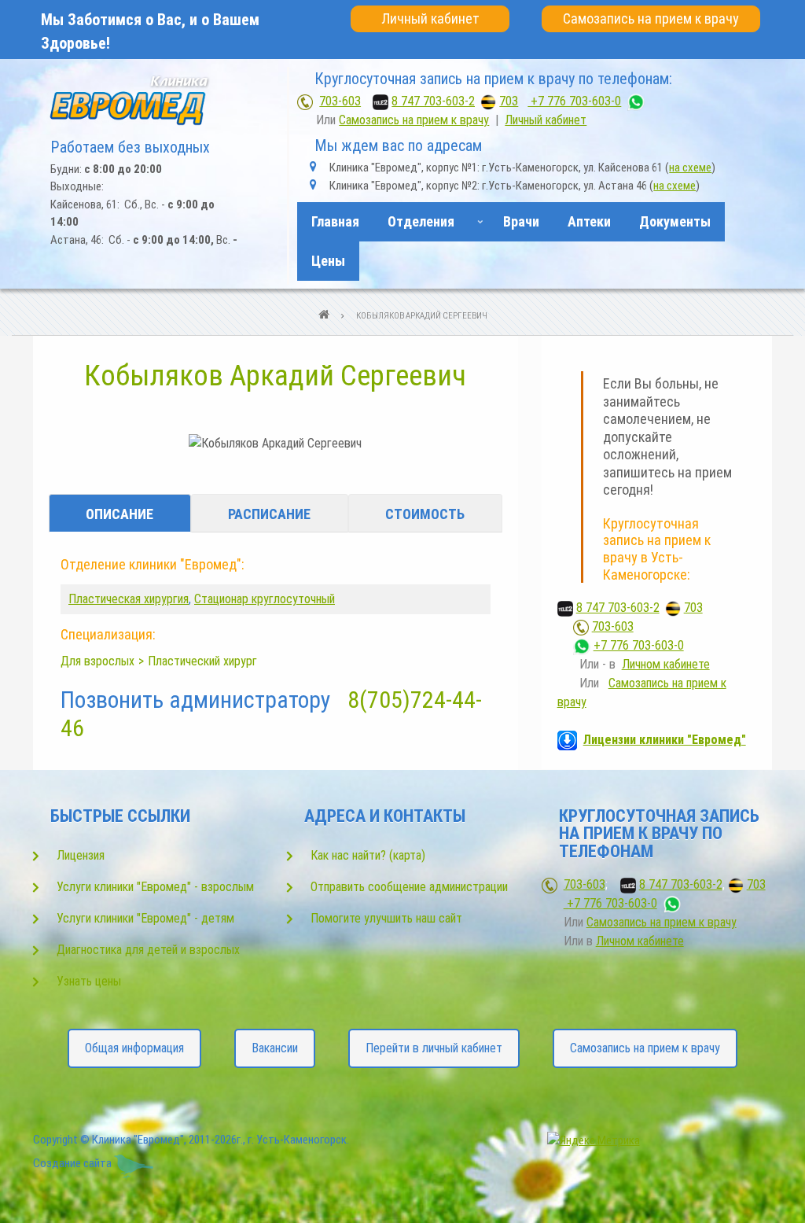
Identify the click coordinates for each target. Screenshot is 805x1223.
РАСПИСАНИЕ (269, 514)
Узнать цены (89, 981)
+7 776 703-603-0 (574, 101)
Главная (335, 221)
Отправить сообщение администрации (409, 886)
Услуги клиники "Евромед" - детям (145, 918)
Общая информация (134, 1048)
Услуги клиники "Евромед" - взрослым (155, 886)
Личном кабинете (666, 664)
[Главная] (132, 100)
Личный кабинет (430, 18)
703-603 (340, 101)
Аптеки (589, 221)
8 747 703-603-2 (433, 101)
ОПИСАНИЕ (119, 514)
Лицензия (81, 855)
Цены (328, 260)
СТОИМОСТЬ (425, 514)
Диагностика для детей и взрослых (148, 949)
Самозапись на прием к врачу (651, 18)
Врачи (521, 221)
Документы (675, 221)
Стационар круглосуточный (264, 598)
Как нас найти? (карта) (368, 855)
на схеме (690, 167)
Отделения (414, 227)
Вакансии (275, 1048)
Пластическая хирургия (128, 598)
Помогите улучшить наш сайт (386, 918)
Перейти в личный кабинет (434, 1048)
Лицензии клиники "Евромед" (664, 739)
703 (508, 101)
